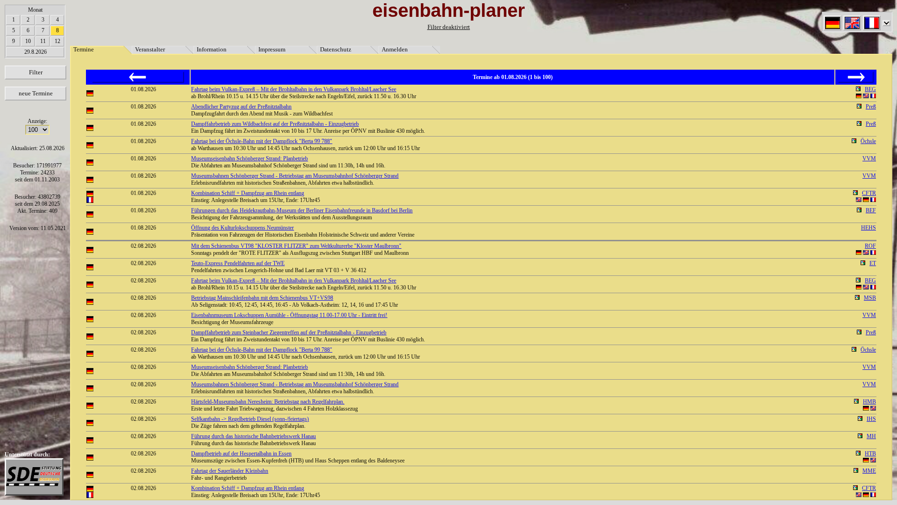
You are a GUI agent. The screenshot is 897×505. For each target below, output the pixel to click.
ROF (870, 246)
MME (869, 471)
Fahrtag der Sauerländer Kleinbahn (229, 471)
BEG (870, 89)
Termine (83, 49)
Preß (871, 106)
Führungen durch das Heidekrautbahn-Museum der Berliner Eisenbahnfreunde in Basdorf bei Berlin (302, 210)
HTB (870, 453)
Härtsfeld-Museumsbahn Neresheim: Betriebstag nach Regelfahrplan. (267, 401)
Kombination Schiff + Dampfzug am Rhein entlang (247, 193)
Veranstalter (150, 49)
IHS (871, 419)
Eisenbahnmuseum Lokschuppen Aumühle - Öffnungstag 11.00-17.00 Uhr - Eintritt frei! (289, 315)
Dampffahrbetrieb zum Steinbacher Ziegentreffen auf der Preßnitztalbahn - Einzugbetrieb (288, 332)
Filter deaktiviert (448, 26)
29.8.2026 (35, 52)
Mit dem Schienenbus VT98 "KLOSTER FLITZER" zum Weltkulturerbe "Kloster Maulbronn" (296, 246)
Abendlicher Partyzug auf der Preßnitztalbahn (241, 106)
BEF (871, 210)
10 (28, 41)
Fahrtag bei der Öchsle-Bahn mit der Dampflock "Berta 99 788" (261, 141)
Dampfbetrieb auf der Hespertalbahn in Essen (241, 453)
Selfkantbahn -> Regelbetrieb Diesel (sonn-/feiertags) (250, 419)
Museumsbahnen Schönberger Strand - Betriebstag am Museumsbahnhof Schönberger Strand (295, 176)
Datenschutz (335, 49)
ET (872, 263)
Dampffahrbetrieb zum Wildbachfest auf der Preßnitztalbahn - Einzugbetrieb (275, 124)
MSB (870, 298)
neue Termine (36, 93)
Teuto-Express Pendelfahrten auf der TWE (238, 263)
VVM (869, 158)
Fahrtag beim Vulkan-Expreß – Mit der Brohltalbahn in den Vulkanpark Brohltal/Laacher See (293, 89)
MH (871, 436)
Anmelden (395, 49)
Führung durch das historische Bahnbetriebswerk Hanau (253, 436)
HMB (869, 401)
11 (43, 41)
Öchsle (868, 141)
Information (212, 49)
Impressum (271, 49)
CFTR (869, 193)
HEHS (868, 227)
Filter (36, 72)
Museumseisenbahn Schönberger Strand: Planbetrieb (249, 158)
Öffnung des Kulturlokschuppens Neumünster (242, 227)
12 (57, 41)
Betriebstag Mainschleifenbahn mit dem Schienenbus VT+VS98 (262, 298)
